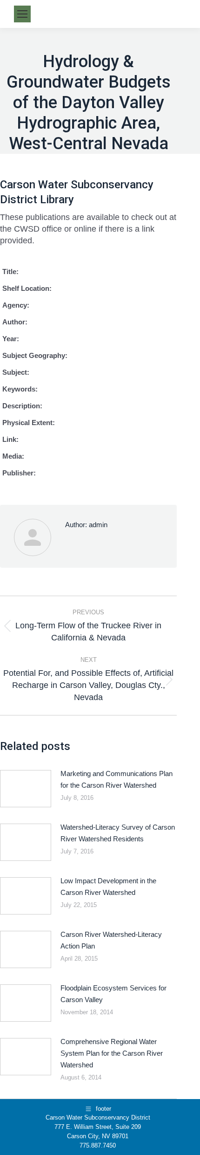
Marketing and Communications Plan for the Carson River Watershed (116, 779)
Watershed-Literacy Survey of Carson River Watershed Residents (117, 833)
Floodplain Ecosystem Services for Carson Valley (113, 994)
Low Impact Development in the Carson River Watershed (108, 886)
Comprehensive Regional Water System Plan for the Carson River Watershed (111, 1053)
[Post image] (25, 788)
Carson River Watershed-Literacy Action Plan (111, 940)
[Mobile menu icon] (22, 14)
